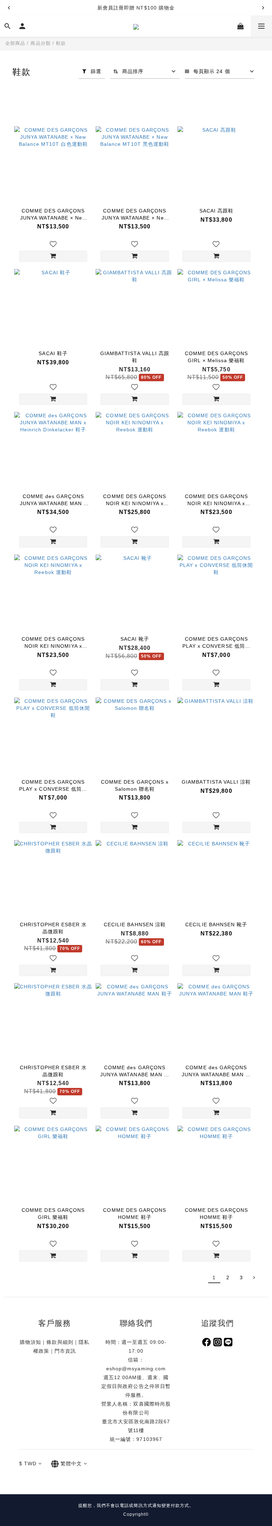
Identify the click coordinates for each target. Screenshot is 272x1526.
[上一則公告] (9, 8)
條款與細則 (59, 1342)
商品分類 (40, 43)
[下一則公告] (263, 8)
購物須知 (30, 1342)
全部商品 (15, 43)
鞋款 (61, 43)
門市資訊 (65, 1351)
